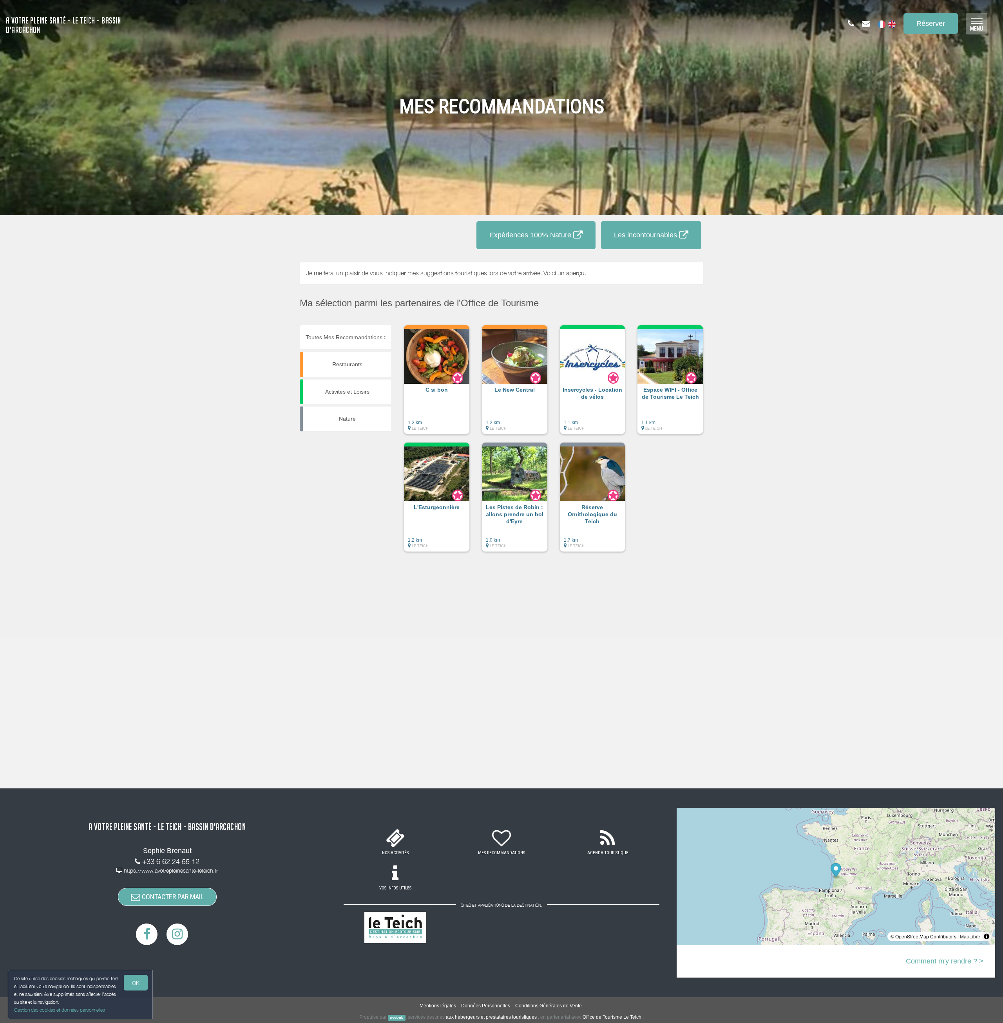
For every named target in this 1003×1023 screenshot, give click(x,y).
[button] (437, 383)
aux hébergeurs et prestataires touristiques (491, 1017)
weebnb (397, 1017)
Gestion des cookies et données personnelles (59, 1010)
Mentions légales (438, 1006)
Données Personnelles (485, 1006)
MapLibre (970, 936)
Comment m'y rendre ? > (944, 961)
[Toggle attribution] (986, 936)
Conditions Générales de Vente (548, 1006)
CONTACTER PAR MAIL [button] (172, 897)
